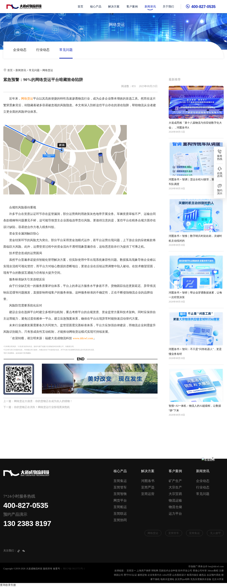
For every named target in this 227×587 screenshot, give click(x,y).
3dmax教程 (212, 570)
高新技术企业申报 (168, 570)
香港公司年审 (200, 570)
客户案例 (132, 6)
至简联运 (120, 513)
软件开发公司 (185, 570)
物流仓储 (175, 507)
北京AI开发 (218, 579)
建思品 (202, 575)
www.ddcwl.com (83, 338)
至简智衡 (120, 494)
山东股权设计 (179, 575)
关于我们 (168, 6)
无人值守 (215, 533)
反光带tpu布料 (182, 579)
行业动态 (43, 50)
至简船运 (120, 507)
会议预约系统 (214, 575)
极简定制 (142, 575)
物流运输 (175, 500)
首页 (80, 6)
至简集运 (120, 481)
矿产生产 (175, 481)
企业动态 (19, 50)
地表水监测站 (167, 579)
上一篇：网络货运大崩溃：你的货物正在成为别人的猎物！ (37, 401)
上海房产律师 (144, 570)
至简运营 (147, 494)
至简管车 (120, 487)
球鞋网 (154, 570)
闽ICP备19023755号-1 (74, 568)
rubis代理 (166, 575)
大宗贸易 (175, 494)
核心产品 (95, 6)
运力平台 (175, 513)
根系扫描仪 (192, 575)
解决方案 (113, 6)
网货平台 (120, 500)
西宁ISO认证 (130, 575)
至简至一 (131, 570)
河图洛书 (147, 481)
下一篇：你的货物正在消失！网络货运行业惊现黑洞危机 (36, 407)
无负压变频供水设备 (200, 579)
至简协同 (120, 520)
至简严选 (147, 487)
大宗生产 (175, 487)
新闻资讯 (150, 6)
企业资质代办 (155, 575)
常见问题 (66, 50)
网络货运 (47, 70)
